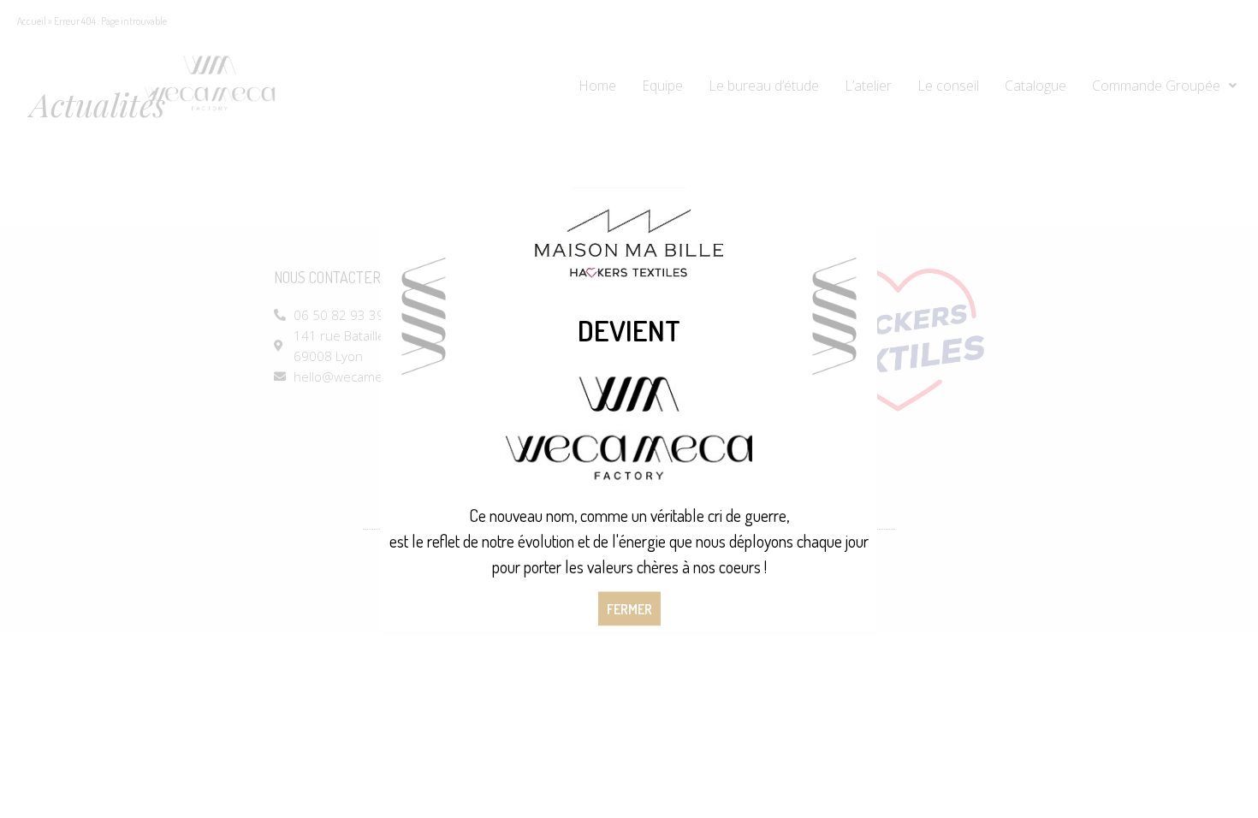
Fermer (629, 609)
